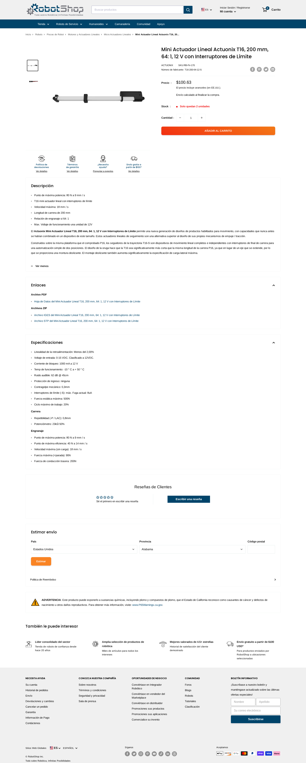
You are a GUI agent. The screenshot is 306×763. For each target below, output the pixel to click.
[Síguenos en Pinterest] (147, 753)
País (33, 541)
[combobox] (138, 10)
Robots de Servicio (67, 23)
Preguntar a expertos (103, 171)
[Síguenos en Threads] (174, 753)
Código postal (256, 541)
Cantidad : (167, 117)
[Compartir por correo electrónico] (272, 69)
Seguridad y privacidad (92, 695)
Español (69, 748)
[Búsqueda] (188, 10)
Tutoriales (190, 701)
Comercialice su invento (146, 719)
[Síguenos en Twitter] (134, 753)
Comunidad (143, 23)
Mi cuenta (226, 11)
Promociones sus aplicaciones (149, 714)
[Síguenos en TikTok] (160, 753)
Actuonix (167, 65)
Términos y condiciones (92, 690)
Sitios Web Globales (36, 748)
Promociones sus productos (148, 708)
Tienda (42, 23)
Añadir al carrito (218, 130)
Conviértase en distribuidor (147, 703)
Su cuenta (31, 684)
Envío (29, 695)
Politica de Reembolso (43, 579)
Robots (38, 34)
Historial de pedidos (37, 690)
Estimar (41, 561)
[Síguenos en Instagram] (140, 753)
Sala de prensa (87, 701)
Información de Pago (37, 717)
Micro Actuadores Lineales (117, 34)
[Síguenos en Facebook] (127, 753)
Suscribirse (256, 719)
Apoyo (161, 23)
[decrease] (180, 117)
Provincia (145, 541)
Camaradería (122, 23)
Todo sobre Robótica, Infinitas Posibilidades (48, 760)
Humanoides (96, 23)
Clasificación (192, 706)
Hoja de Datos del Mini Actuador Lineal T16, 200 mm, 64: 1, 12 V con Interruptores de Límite (87, 301)
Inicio (28, 34)
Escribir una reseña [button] (189, 499)
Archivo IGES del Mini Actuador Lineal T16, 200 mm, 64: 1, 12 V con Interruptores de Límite (87, 315)
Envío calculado (185, 94)
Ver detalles (41, 171)
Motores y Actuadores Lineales (84, 34)
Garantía (31, 712)
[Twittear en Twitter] (266, 69)
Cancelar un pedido (37, 706)
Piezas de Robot (55, 34)
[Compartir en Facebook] (252, 69)
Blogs (188, 690)
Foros (188, 684)
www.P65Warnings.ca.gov (147, 604)
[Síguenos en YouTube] (154, 753)
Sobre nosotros (87, 684)
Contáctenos (33, 723)
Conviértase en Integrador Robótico (147, 686)
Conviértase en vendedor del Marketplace (148, 695)
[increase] (201, 117)
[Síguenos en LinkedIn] (167, 753)
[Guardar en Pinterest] (259, 69)
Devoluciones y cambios (40, 701)
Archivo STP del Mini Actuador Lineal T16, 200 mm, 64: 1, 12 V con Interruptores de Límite (86, 320)
